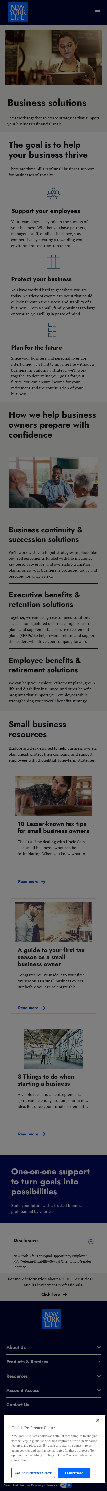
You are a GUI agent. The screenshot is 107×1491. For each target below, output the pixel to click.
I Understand (74, 1473)
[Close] (97, 1420)
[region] (55, 1449)
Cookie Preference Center (33, 1473)
